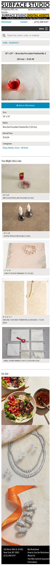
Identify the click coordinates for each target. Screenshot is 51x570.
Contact (23, 21)
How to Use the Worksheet (38, 552)
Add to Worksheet (26, 105)
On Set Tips (32, 568)
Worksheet (6, 21)
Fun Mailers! (32, 565)
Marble (11, 148)
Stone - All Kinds (21, 148)
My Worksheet (33, 549)
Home (5, 43)
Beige (5, 148)
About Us (31, 555)
